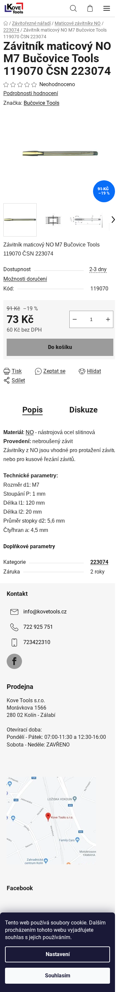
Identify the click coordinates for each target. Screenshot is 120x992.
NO (30, 432)
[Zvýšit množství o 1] (108, 319)
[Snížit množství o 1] (75, 319)
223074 (99, 562)
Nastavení (58, 954)
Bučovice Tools (41, 103)
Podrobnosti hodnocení (30, 93)
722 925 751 (38, 627)
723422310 (36, 642)
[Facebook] (14, 661)
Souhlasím (57, 975)
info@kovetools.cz (45, 611)
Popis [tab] (32, 409)
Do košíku (60, 347)
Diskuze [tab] (83, 409)
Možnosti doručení (25, 279)
